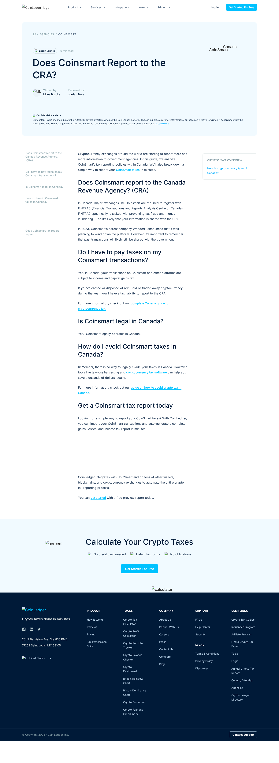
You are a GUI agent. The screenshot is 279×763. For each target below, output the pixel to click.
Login (234, 661)
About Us (165, 619)
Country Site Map (242, 680)
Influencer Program (243, 627)
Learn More (162, 123)
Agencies (237, 687)
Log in (215, 7)
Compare (165, 656)
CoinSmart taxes (128, 170)
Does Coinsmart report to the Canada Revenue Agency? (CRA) (43, 156)
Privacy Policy (204, 661)
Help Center (202, 627)
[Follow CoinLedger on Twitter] (39, 629)
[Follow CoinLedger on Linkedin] (31, 629)
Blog (162, 664)
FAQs (198, 619)
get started (98, 497)
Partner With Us (169, 627)
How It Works (95, 619)
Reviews (92, 627)
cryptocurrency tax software (146, 372)
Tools (234, 653)
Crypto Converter (134, 702)
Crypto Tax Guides (243, 619)
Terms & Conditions (207, 653)
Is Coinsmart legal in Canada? (44, 186)
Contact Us (166, 649)
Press (162, 641)
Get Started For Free (241, 7)
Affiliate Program (241, 634)
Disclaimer (201, 668)
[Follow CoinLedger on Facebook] (24, 629)
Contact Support (243, 734)
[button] (74, 7)
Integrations (122, 7)
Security (200, 634)
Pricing (91, 634)
